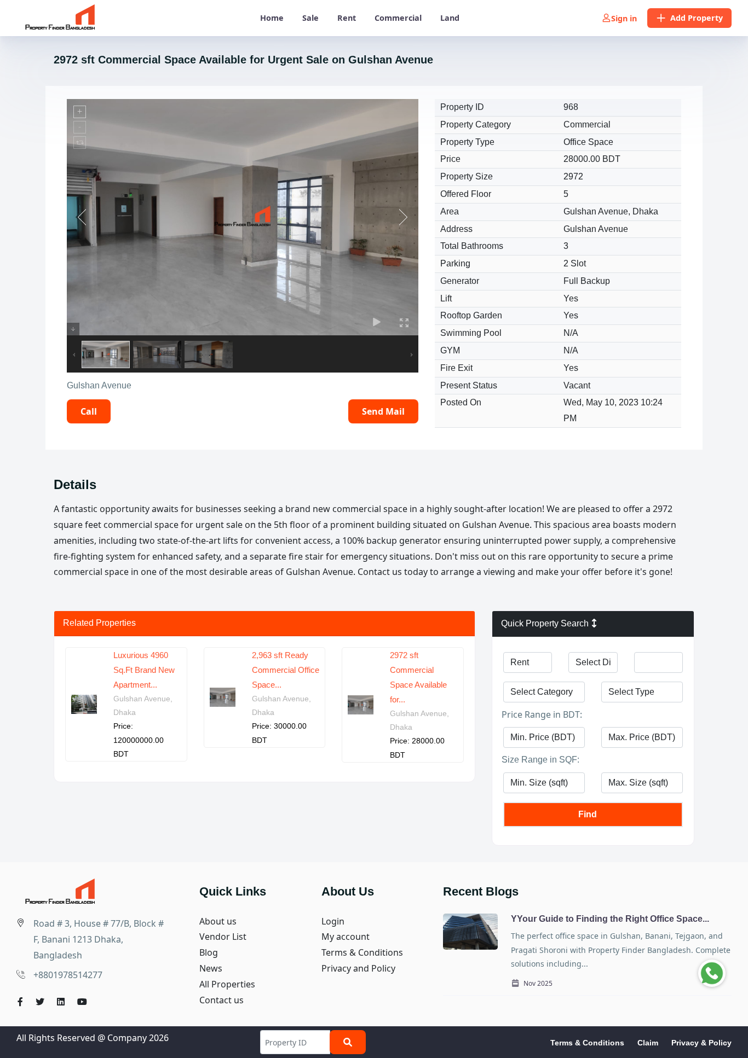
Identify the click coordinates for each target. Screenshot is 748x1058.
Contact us (221, 1000)
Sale (310, 18)
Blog (208, 952)
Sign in (624, 18)
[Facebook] (20, 1002)
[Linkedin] (61, 1002)
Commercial (398, 18)
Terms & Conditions (362, 952)
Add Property (696, 18)
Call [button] (88, 411)
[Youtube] (82, 1002)
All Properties (227, 984)
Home (272, 18)
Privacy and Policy (358, 968)
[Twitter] (39, 1002)
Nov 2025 (537, 983)
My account (345, 937)
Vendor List (222, 937)
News (210, 968)
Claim (647, 1042)
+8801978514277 (67, 975)
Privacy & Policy (701, 1042)
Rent (346, 18)
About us (218, 921)
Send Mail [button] (383, 411)
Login (332, 921)
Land (449, 18)
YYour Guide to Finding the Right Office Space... (610, 918)
